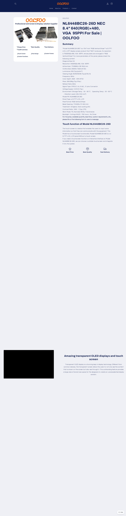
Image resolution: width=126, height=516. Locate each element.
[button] (15, 4)
